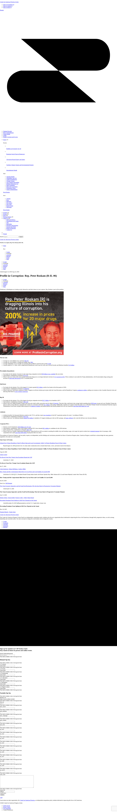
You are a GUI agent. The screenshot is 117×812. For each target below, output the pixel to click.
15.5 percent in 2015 (59, 377)
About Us (5, 218)
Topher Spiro (12, 512)
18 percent (55, 403)
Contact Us (9, 229)
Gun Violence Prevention (12, 182)
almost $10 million (28, 418)
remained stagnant (94, 431)
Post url (2, 702)
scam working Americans (21, 391)
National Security (7, 131)
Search (1, 236)
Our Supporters (7, 808)
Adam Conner (3, 454)
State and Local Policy (12, 186)
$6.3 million (46, 428)
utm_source (3, 706)
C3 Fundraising (4, 673)
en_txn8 (2, 761)
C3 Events (2, 668)
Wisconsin (9, 207)
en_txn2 (2, 733)
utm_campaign (3, 715)
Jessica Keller (11, 497)
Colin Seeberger (4, 469)
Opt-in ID (2, 790)
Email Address (6, 653)
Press (4, 215)
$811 (31, 362)
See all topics (6, 192)
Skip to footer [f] (7, 7)
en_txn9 (2, 765)
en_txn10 (2, 770)
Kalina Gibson (3, 497)
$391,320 (25, 402)
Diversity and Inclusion (12, 225)
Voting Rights (6, 134)
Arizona (8, 198)
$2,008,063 (26, 388)
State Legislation (10, 185)
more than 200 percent (15, 378)
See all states (6, 210)
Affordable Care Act (11, 178)
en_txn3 (2, 738)
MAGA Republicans (8, 132)
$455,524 (25, 416)
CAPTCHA (3, 793)
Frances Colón (19, 497)
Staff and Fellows (10, 219)
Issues (4, 139)
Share (4, 245)
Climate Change (10, 181)
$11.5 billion (45, 400)
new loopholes (47, 415)
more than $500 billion (21, 432)
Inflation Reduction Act (12, 184)
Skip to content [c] (7, 6)
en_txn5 (2, 747)
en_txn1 (2, 729)
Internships (9, 224)
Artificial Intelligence (11, 179)
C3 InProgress (3, 682)
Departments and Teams (12, 221)
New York (9, 204)
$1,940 (49, 363)
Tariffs (4, 135)
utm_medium (3, 711)
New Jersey (9, 203)
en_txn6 (2, 752)
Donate (2, 10)
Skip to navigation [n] (8, 4)
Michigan (8, 201)
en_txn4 (2, 743)
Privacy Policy (7, 807)
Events (5, 214)
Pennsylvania (9, 205)
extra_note (2, 774)
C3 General (3, 664)
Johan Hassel (30, 497)
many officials (69, 418)
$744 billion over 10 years (24, 427)
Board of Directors (11, 228)
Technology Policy (11, 188)
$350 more (94, 403)
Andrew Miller (22, 469)
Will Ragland (8, 483)
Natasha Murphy (4, 512)
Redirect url (3, 697)
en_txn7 (2, 756)
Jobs (7, 222)
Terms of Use (6, 805)
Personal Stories (7, 217)
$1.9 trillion (71, 365)
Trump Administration (11, 189)
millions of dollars (35, 406)
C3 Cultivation (3, 677)
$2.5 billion (40, 387)
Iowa (7, 200)
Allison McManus (13, 469)
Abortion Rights (10, 176)
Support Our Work (11, 227)
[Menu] (58, 128)
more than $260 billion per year (81, 406)
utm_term (2, 724)
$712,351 (25, 375)
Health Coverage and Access (10, 137)
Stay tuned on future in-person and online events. (16, 649)
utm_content (3, 720)
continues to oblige (82, 390)
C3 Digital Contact (4, 687)
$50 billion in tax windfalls (48, 374)
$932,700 (29, 429)
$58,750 (26, 361)
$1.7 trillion (47, 404)
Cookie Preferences (8, 810)
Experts (5, 212)
